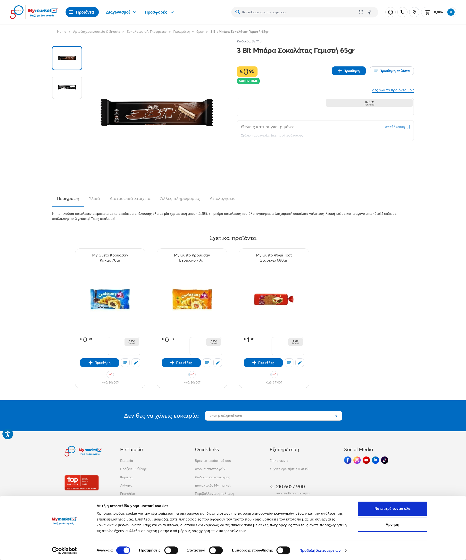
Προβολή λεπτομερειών (320, 550)
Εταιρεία (126, 460)
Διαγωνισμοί (118, 12)
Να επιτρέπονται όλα (392, 508)
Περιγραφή (68, 198)
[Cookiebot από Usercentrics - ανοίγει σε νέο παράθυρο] (64, 550)
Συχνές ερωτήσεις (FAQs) (289, 469)
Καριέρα (126, 477)
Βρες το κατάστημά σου (213, 460)
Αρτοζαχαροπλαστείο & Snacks (96, 31)
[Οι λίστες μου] (125, 362)
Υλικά (94, 198)
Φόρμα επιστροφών (210, 469)
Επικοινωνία (279, 460)
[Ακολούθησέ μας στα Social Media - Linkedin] (375, 460)
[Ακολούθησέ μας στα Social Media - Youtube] (366, 460)
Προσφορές (156, 12)
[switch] (171, 550)
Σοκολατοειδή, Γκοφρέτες (146, 31)
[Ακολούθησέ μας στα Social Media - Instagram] (357, 460)
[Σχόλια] (136, 362)
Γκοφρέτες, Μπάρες (188, 31)
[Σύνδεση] (390, 12)
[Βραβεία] (82, 482)
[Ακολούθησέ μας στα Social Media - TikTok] (384, 460)
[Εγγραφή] (336, 416)
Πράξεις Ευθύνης (133, 469)
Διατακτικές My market (213, 485)
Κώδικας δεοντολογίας (212, 477)
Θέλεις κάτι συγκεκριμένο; (267, 126)
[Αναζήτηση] (237, 12)
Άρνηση (392, 524)
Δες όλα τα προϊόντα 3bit (393, 90)
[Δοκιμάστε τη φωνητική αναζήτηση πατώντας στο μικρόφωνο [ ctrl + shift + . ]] (369, 12)
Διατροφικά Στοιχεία (130, 198)
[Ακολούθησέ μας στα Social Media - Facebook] (347, 460)
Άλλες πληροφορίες (180, 198)
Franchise (127, 493)
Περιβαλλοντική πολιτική (214, 493)
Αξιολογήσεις (222, 198)
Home (61, 31)
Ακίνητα (126, 485)
